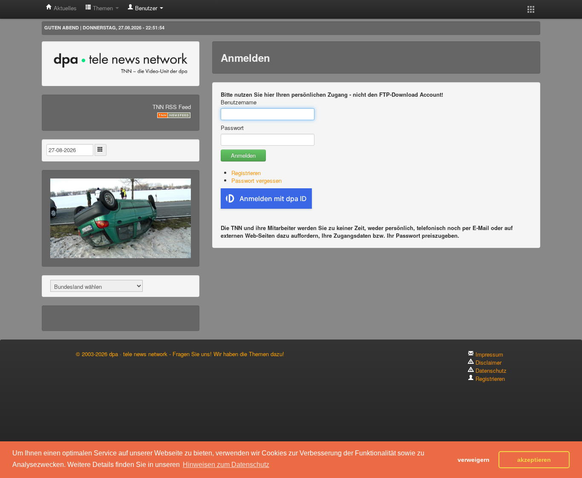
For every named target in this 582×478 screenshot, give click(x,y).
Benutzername (238, 102)
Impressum (488, 354)
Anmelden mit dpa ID (273, 198)
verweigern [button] (474, 459)
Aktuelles (64, 8)
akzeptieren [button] (534, 459)
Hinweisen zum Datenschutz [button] (226, 464)
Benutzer (146, 8)
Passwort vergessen (256, 180)
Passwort (232, 128)
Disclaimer (487, 362)
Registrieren (246, 173)
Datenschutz (490, 370)
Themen (103, 8)
